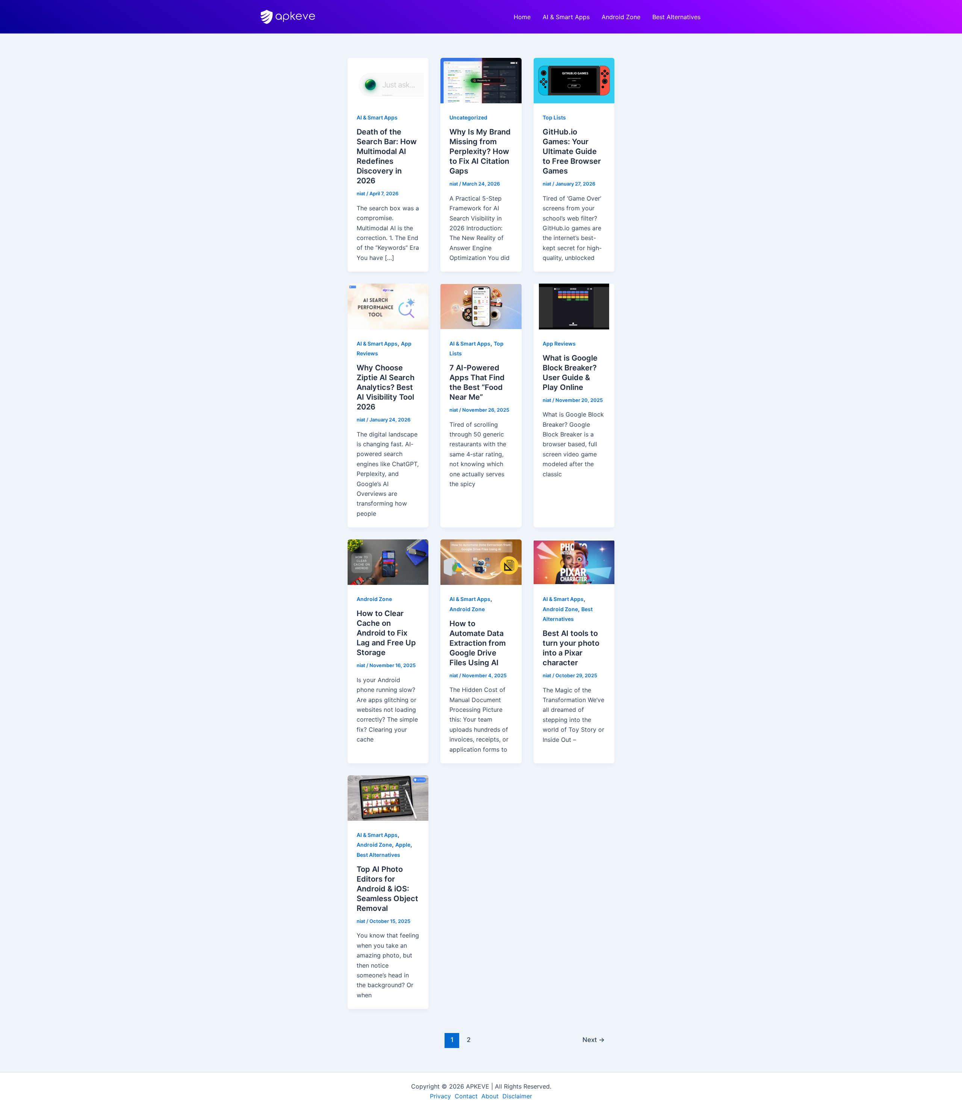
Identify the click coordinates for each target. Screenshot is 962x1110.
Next (593, 1040)
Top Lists (554, 117)
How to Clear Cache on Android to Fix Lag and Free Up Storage (386, 633)
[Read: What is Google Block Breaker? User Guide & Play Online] (574, 306)
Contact (467, 1096)
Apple (402, 844)
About (491, 1096)
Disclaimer (517, 1096)
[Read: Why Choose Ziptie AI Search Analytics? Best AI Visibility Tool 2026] (388, 306)
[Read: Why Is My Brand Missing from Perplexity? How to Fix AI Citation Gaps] (480, 80)
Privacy (441, 1096)
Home (522, 17)
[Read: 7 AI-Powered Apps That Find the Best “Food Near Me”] (480, 306)
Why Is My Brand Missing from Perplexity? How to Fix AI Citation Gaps (480, 151)
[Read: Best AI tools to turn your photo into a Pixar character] (574, 561)
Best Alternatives (676, 17)
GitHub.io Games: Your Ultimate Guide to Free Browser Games (572, 151)
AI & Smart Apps (566, 17)
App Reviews (559, 343)
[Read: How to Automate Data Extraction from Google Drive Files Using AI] (480, 561)
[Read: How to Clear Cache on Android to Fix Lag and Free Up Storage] (388, 561)
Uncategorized (468, 117)
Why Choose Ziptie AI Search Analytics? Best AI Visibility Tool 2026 (385, 387)
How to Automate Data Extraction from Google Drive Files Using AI (477, 643)
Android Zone (621, 17)
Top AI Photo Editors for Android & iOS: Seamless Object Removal (387, 889)
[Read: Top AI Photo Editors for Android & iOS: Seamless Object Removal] (388, 797)
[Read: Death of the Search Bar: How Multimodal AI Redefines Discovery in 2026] (388, 80)
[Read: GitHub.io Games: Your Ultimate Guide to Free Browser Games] (574, 80)
